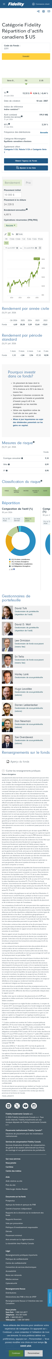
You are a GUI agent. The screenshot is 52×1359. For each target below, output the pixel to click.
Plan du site (10, 1185)
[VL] (7, 92)
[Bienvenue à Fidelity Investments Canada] (16, 4)
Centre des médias (13, 1171)
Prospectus (10, 1200)
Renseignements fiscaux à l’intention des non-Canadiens (24, 1302)
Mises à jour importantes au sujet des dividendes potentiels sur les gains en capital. (28, 422)
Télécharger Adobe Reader (17, 1189)
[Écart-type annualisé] (22, 458)
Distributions (11, 1293)
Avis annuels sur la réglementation (20, 1239)
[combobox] (10, 225)
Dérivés (9, 1231)
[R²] (7, 470)
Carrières (9, 1167)
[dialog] (26, 1340)
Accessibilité (11, 1271)
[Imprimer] (43, 11)
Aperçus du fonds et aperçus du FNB (21, 1205)
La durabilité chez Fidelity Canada (20, 1243)
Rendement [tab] (12, 182)
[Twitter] (17, 1106)
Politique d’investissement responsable (22, 1227)
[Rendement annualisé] (27, 209)
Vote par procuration (14, 1223)
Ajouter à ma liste (28, 168)
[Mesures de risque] (34, 442)
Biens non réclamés (14, 1275)
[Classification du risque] (41, 481)
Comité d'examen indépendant (19, 1209)
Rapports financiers (13, 1219)
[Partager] (38, 11)
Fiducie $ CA (24, 150)
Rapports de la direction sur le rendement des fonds (25, 1214)
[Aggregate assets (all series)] (22, 116)
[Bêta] (9, 464)
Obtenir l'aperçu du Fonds (26, 161)
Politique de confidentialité (17, 1259)
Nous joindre (11, 1163)
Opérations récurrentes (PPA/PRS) (21, 220)
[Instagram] (34, 1106)
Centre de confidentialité (16, 1263)
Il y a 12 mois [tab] (6, 520)
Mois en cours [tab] (28, 520)
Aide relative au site (14, 1181)
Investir (26, 56)
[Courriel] (49, 11)
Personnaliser (34, 1353)
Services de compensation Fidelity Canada (23, 1142)
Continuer (16, 1353)
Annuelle (44, 133)
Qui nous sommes (13, 1159)
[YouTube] (25, 1106)
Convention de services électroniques (21, 1267)
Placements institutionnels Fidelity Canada (24, 1130)
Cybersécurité (11, 1283)
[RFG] (9, 124)
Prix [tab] (28, 182)
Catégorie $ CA (11, 150)
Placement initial (12, 190)
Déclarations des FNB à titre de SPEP (21, 1297)
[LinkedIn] (8, 1106)
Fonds (20, 234)
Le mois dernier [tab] (17, 520)
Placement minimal (14, 1235)
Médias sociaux (12, 1279)
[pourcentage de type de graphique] (13, 234)
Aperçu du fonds (19, 762)
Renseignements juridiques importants (21, 1255)
